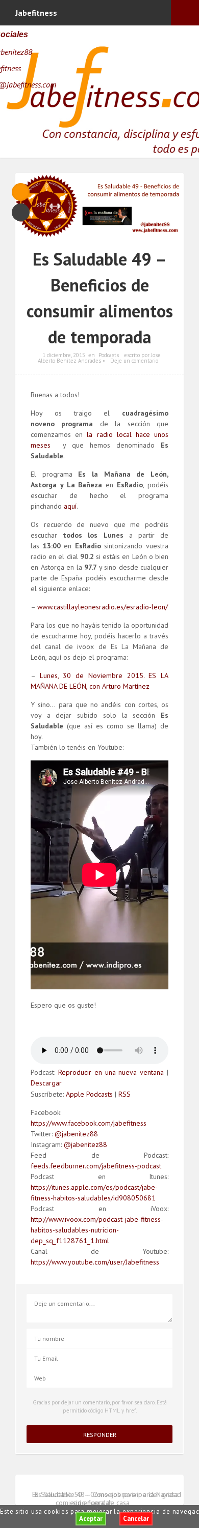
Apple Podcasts (89, 1094)
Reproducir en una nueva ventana (111, 1072)
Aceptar (91, 1518)
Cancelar (136, 1518)
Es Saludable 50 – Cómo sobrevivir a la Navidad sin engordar (106, 1498)
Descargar (46, 1083)
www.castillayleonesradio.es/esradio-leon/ (102, 606)
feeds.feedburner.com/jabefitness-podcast (96, 1165)
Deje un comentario (134, 360)
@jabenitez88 (76, 1133)
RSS (124, 1094)
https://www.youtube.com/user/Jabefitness (95, 1262)
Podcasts (108, 355)
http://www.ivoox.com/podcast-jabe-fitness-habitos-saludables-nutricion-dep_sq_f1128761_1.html (97, 1230)
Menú (185, 12)
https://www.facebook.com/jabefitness (88, 1123)
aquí (70, 506)
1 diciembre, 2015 (63, 355)
